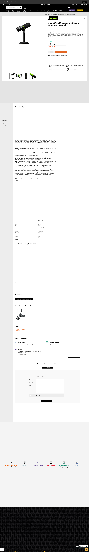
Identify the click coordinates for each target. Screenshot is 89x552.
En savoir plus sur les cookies (4, 2)
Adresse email (31, 390)
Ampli (13, 11)
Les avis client (4, 125)
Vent (48, 11)
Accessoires (54, 10)
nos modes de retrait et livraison (74, 357)
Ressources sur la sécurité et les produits (24, 299)
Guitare (7, 11)
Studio (30, 10)
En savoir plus (50, 36)
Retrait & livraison (4, 123)
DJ (34, 10)
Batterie (19, 11)
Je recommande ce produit (36, 395)
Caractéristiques (4, 120)
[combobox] (14, 7)
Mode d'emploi (19, 294)
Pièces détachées (62, 10)
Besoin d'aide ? (7, 160)
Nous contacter (47, 367)
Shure (32, 178)
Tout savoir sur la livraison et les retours (53, 61)
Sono (38, 10)
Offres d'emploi (84, 4)
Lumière (43, 10)
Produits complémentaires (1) (6, 122)
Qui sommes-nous (74, 4)
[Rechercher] (20, 7)
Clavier (24, 11)
